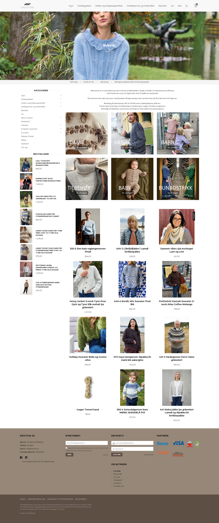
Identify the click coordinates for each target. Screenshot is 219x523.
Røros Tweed (26, 118)
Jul (22, 114)
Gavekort (25, 144)
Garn (23, 96)
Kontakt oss (118, 486)
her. (159, 103)
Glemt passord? (148, 454)
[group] (109, 46)
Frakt (22, 499)
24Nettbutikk (31, 513)
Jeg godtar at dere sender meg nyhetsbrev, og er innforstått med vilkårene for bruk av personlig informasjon (87, 449)
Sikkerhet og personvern (60, 499)
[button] (216, 45)
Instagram (117, 480)
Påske (23, 140)
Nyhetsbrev (81, 499)
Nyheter (24, 110)
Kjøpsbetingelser (36, 499)
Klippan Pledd (27, 136)
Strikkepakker (27, 99)
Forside (117, 471)
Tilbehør (24, 125)
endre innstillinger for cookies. (55, 509)
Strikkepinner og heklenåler (33, 107)
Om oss (24, 147)
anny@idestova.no (32, 449)
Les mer (105, 455)
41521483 (30, 445)
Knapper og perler (29, 129)
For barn (25, 133)
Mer (180, 6)
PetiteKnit (25, 121)
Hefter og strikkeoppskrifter (33, 103)
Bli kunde (117, 474)
